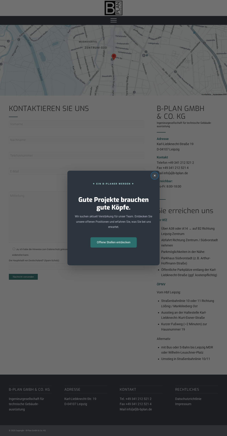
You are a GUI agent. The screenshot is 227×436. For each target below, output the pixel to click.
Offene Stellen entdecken (113, 242)
